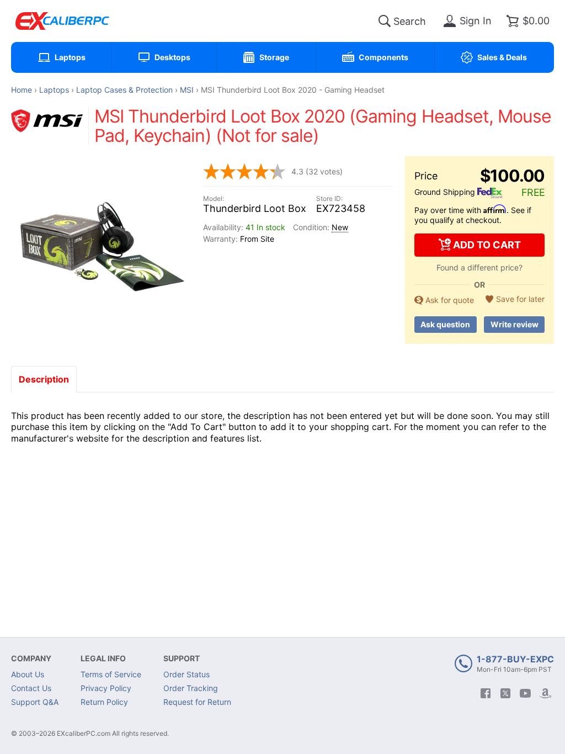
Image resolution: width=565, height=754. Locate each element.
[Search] (385, 21)
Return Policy (104, 702)
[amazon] (545, 693)
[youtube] (525, 693)
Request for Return (197, 702)
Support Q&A (34, 702)
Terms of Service (111, 674)
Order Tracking (190, 688)
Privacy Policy (106, 688)
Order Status (186, 674)
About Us (27, 674)
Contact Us (31, 688)
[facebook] (485, 693)
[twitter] (505, 693)
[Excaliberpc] (62, 21)
